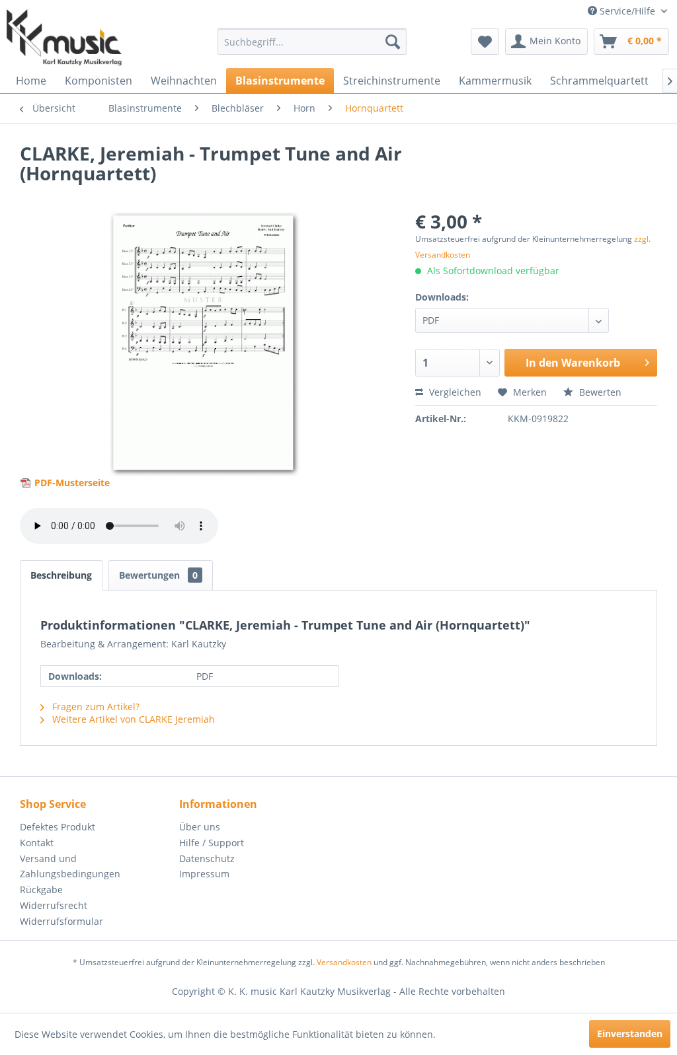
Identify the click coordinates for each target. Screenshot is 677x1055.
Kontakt (37, 842)
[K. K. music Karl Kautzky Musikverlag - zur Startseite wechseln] (64, 37)
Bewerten (599, 392)
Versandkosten (344, 962)
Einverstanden (629, 1033)
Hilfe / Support (211, 842)
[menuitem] (312, 41)
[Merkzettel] (485, 41)
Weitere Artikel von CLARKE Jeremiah (132, 719)
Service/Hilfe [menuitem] (627, 11)
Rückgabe (41, 889)
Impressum (204, 873)
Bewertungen (158, 575)
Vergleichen (453, 392)
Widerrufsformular (61, 921)
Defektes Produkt (57, 826)
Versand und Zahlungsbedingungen (70, 866)
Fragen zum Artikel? (94, 706)
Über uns (199, 826)
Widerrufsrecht (53, 905)
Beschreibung (61, 575)
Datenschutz (207, 858)
